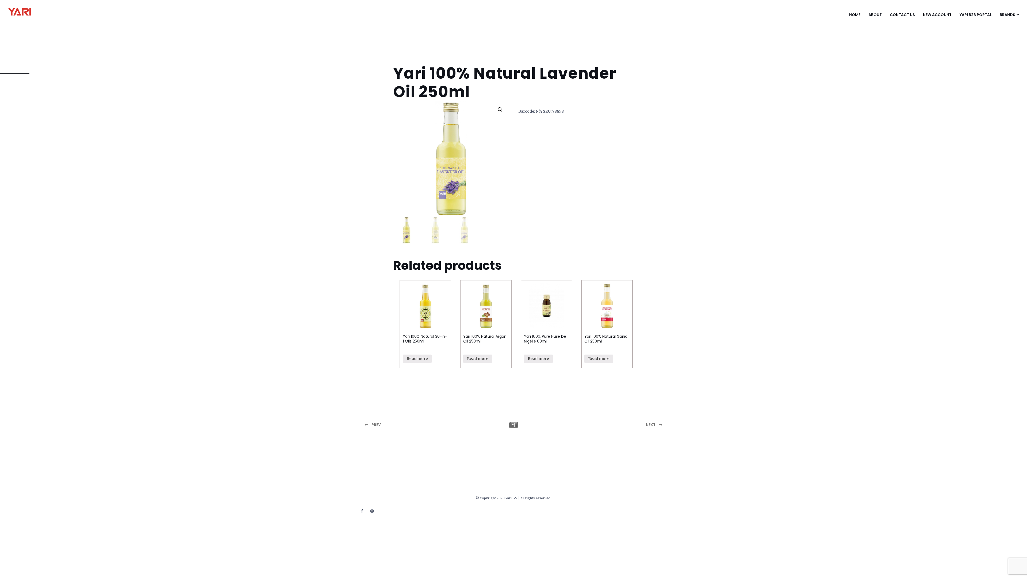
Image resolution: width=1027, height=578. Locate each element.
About (875, 14)
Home (854, 14)
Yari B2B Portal (976, 14)
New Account (937, 14)
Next (651, 424)
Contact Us (902, 14)
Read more (417, 358)
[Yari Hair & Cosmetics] (34, 12)
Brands (1007, 14)
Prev (376, 424)
